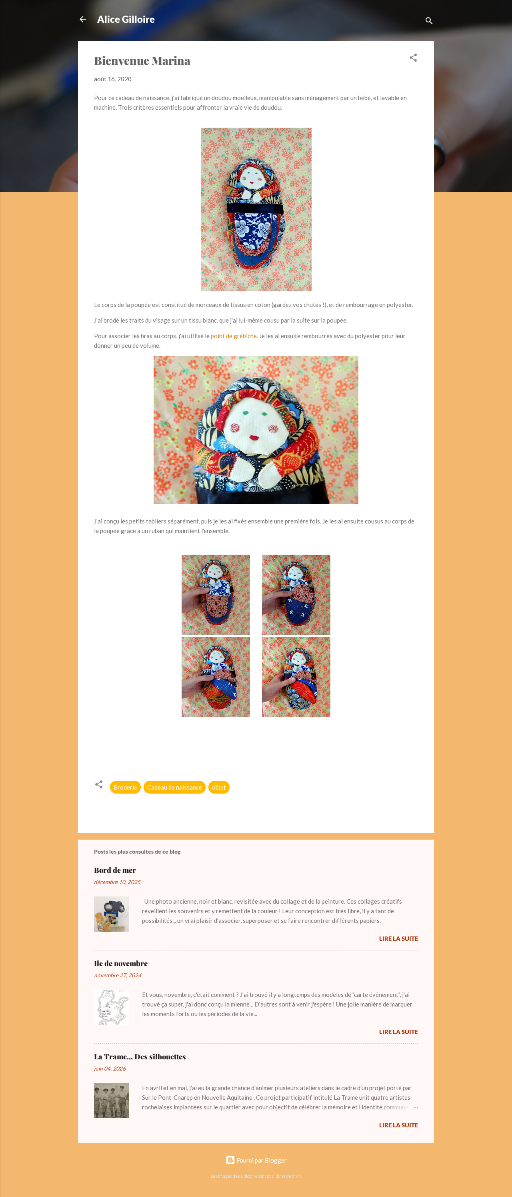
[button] (413, 59)
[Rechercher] (429, 22)
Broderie (125, 787)
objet (219, 787)
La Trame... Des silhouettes (140, 1056)
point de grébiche (234, 335)
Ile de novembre (121, 963)
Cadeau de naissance (174, 787)
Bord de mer (115, 870)
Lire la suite (398, 938)
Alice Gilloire (126, 19)
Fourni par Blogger (261, 1160)
